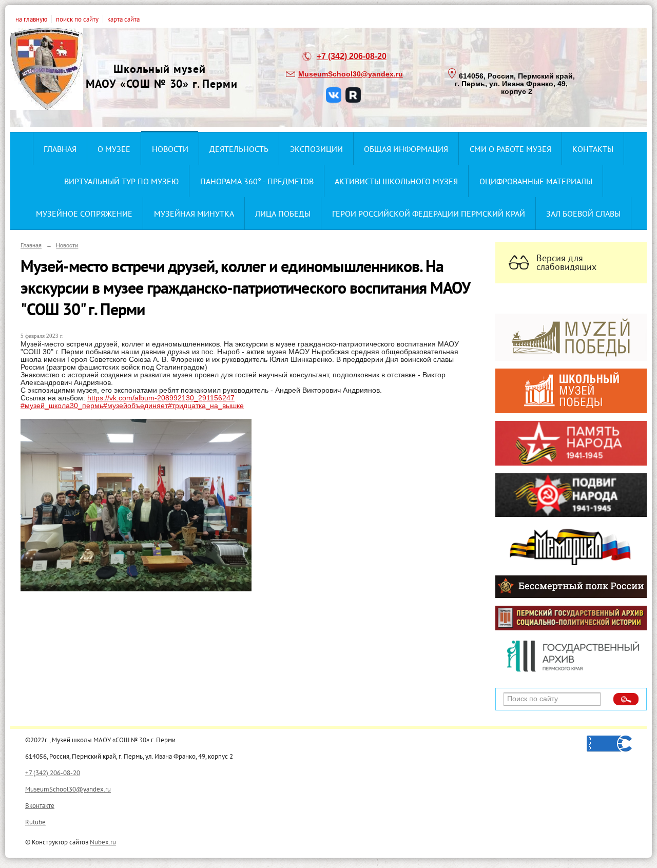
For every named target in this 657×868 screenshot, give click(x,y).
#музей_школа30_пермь (62, 406)
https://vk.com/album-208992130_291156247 (161, 398)
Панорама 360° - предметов (257, 181)
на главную (31, 19)
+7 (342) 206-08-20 (352, 56)
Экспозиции (316, 149)
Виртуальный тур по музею (121, 181)
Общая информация (406, 149)
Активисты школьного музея (396, 181)
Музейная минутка (194, 213)
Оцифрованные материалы (535, 181)
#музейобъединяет (135, 406)
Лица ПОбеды (283, 213)
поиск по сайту (77, 19)
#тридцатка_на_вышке (206, 406)
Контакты (592, 149)
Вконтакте (39, 805)
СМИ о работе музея (510, 149)
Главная (60, 149)
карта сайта (123, 19)
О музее (114, 149)
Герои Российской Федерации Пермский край (428, 213)
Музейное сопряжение (84, 213)
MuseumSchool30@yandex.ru (350, 74)
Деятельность (238, 149)
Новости (170, 149)
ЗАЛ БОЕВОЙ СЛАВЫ (583, 213)
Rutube (35, 822)
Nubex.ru (103, 842)
